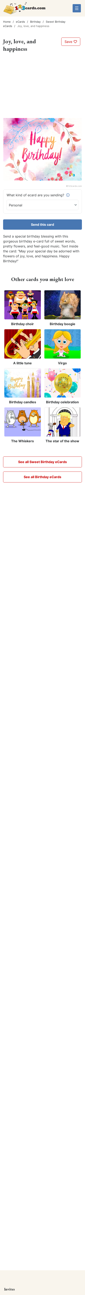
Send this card (42, 224)
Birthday (35, 21)
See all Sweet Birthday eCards (42, 462)
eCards (20, 21)
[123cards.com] (24, 10)
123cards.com (75, 186)
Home (7, 21)
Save (69, 42)
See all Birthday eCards (42, 477)
